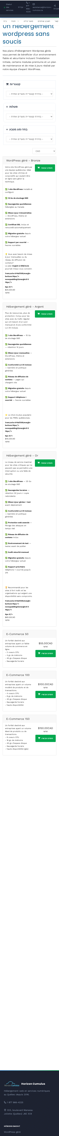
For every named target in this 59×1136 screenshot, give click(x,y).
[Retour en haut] (50, 1129)
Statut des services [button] (11, 7)
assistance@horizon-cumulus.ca (42, 8)
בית (5, 21)
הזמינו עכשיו (46, 168)
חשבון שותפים (44, 21)
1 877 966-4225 (28, 7)
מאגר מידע (28, 21)
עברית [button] (22, 7)
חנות (13, 21)
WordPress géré (12, 1132)
